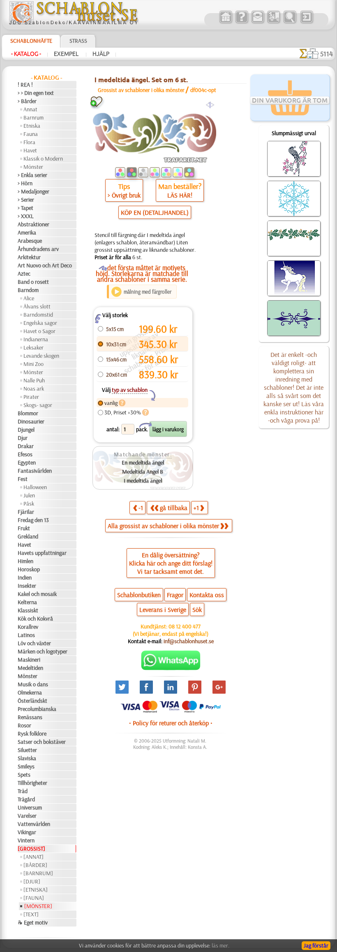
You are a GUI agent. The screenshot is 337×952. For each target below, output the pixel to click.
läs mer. (220, 945)
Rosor (24, 725)
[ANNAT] (33, 856)
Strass (78, 40)
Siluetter (27, 750)
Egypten (27, 462)
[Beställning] (273, 22)
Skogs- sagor (37, 405)
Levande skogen (41, 355)
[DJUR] (31, 881)
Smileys (26, 766)
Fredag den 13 (33, 520)
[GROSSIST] (31, 848)
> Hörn (25, 183)
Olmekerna (30, 692)
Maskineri (29, 659)
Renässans (30, 717)
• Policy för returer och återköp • (170, 723)
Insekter (27, 585)
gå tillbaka (173, 508)
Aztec (24, 273)
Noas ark (33, 388)
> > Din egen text (36, 93)
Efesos (25, 454)
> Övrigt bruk (124, 195)
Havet (30, 150)
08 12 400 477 (184, 626)
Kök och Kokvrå (35, 618)
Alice (28, 298)
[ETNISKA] (35, 889)
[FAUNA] (33, 897)
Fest (23, 479)
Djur (23, 438)
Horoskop (29, 569)
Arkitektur (29, 257)
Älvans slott (37, 306)
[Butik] (225, 22)
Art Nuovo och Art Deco (45, 265)
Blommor (28, 413)
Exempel (67, 54)
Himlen (25, 561)
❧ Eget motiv (33, 922)
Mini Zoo (33, 364)
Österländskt (32, 700)
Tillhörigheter (32, 782)
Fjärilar (26, 511)
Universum (30, 807)
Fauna (30, 134)
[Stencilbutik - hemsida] (73, 22)
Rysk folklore (32, 733)
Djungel (26, 429)
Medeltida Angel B (142, 471)
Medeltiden (30, 667)
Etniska (31, 125)
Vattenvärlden (34, 824)
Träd (23, 791)
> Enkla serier (32, 175)
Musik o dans (33, 684)
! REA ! (25, 84)
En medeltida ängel (143, 462)
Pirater (31, 396)
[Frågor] (241, 22)
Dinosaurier (31, 421)
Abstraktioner (33, 224)
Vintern (26, 840)
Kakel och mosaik (37, 594)
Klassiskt (28, 610)
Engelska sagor (40, 323)
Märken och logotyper (42, 651)
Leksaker (33, 347)
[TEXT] (31, 914)
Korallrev (28, 626)
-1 (140, 508)
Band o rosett (33, 281)
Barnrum (33, 117)
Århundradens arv (38, 249)
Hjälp (100, 54)
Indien (25, 577)
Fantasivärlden (35, 470)
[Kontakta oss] (257, 22)
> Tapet (25, 208)
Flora (29, 142)
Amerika (27, 232)
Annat (30, 109)
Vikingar (27, 832)
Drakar (26, 446)
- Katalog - (26, 54)
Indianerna (35, 339)
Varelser (27, 815)
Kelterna (27, 602)
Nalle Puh (34, 380)
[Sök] (290, 22)
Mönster (33, 166)
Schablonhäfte (31, 40)
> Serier (26, 199)
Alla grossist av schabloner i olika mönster (163, 526)
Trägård (26, 799)
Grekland (28, 536)
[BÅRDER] (35, 865)
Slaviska (27, 758)
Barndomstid (38, 314)
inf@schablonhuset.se (189, 641)
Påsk (28, 503)
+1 (196, 508)
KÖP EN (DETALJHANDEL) (155, 212)
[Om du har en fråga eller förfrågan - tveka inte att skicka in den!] (171, 668)
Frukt (24, 528)
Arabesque (30, 240)
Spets (24, 774)
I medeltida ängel (143, 480)
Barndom (28, 290)
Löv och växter (34, 643)
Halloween (35, 487)
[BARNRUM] (38, 873)
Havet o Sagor (39, 331)
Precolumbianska (37, 709)
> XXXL (26, 216)
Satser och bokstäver (42, 741)
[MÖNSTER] (38, 906)
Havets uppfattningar (42, 552)
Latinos (26, 635)
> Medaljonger (33, 191)
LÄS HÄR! (179, 195)
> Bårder (27, 101)
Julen (29, 495)
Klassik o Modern (43, 158)
